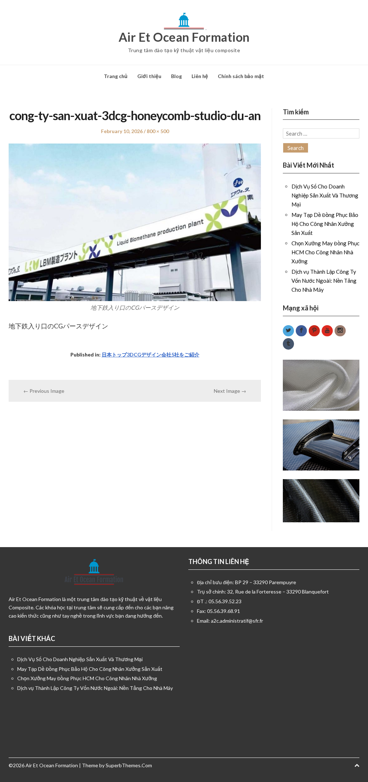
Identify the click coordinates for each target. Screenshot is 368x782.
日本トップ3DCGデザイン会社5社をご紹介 (150, 354)
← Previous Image (43, 391)
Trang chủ (116, 76)
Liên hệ (200, 76)
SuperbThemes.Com (129, 765)
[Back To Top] (356, 765)
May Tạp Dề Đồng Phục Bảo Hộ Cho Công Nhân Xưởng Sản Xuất (324, 224)
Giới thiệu (149, 76)
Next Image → (230, 391)
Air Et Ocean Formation (184, 37)
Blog (176, 76)
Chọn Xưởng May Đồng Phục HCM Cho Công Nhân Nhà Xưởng (325, 252)
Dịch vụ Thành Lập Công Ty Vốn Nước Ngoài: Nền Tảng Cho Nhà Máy (323, 280)
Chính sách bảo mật (241, 76)
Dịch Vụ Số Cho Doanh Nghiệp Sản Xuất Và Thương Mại (324, 195)
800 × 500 (158, 131)
